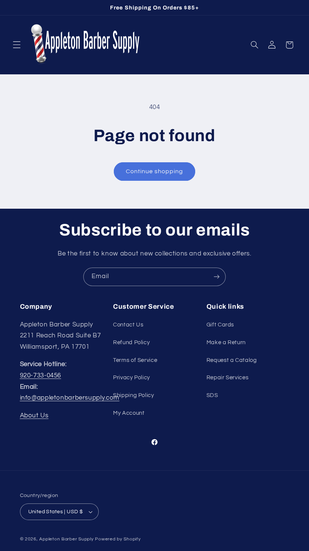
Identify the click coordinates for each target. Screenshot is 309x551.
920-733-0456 (40, 375)
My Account (128, 413)
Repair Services (227, 377)
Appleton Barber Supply (66, 539)
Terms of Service (135, 360)
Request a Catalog (232, 360)
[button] (16, 45)
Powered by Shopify (118, 539)
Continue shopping (155, 171)
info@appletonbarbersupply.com (69, 397)
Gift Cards (220, 325)
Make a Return (226, 342)
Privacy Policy (131, 377)
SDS (212, 395)
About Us (34, 415)
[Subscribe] (216, 277)
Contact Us (128, 325)
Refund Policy (131, 342)
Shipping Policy (133, 395)
